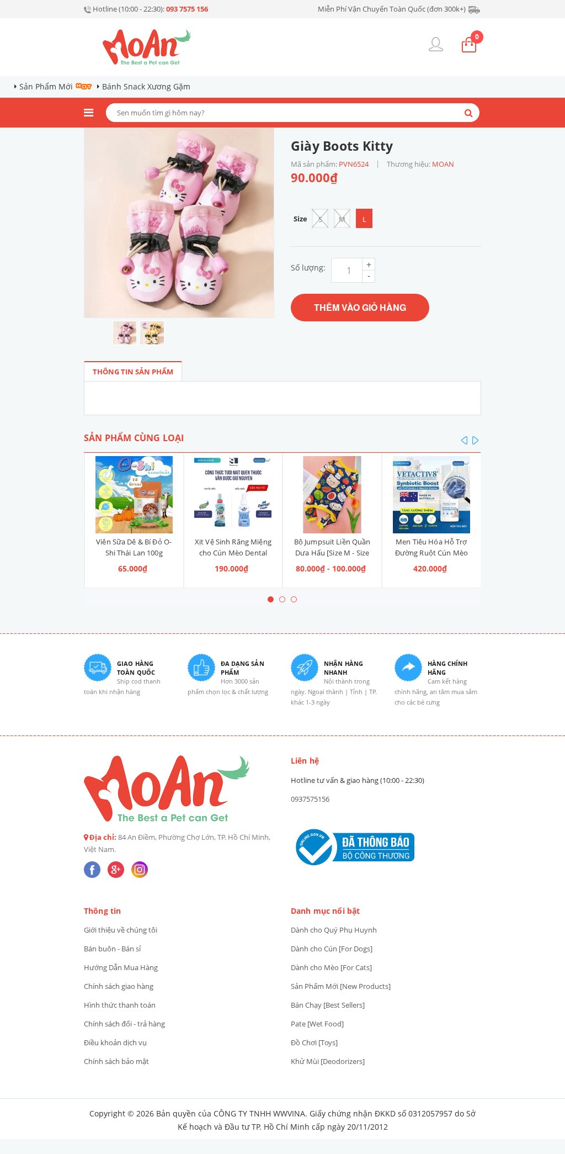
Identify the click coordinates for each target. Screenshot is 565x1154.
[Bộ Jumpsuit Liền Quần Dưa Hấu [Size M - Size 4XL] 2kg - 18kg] (332, 494)
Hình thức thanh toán (120, 1005)
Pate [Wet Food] (317, 1024)
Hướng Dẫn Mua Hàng (121, 967)
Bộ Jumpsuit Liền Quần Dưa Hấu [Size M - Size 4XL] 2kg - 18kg (332, 553)
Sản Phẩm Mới (46, 86)
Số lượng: (308, 267)
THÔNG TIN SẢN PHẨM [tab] (133, 372)
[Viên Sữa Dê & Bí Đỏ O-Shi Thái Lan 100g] (134, 494)
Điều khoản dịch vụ (115, 1042)
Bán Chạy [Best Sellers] (328, 1005)
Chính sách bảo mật (116, 1061)
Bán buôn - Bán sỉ (112, 949)
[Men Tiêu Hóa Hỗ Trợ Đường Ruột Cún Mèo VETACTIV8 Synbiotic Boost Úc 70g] (431, 494)
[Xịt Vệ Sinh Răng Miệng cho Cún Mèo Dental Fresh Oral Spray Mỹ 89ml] (233, 494)
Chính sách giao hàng (118, 986)
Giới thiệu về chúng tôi (120, 930)
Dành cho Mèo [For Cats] (331, 967)
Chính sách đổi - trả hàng (124, 1024)
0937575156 (310, 799)
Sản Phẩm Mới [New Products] (341, 986)
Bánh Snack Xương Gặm (146, 86)
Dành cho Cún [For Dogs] (331, 949)
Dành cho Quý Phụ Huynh (334, 930)
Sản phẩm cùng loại (134, 438)
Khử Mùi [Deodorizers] (328, 1061)
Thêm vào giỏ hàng (360, 307)
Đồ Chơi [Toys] (314, 1042)
